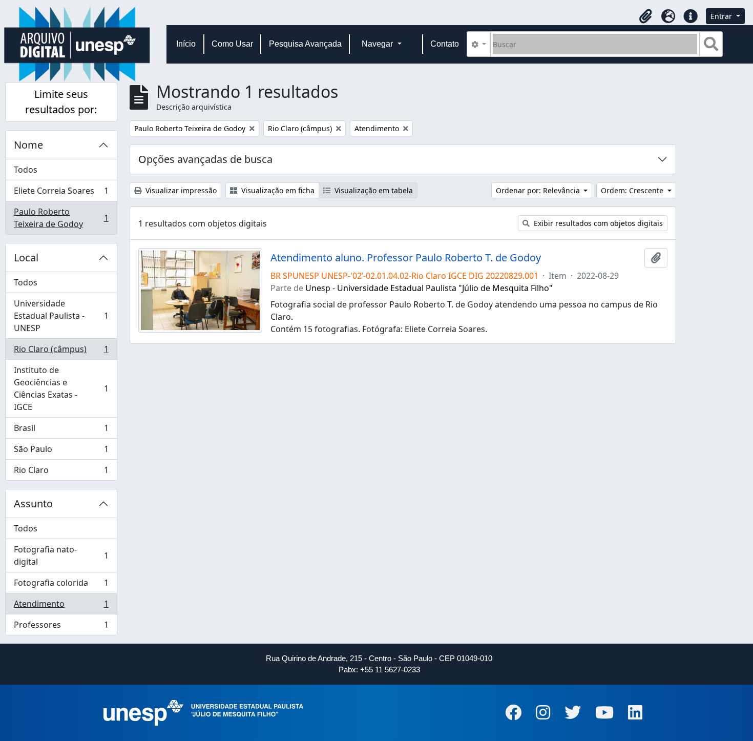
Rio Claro (61, 472)
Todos (25, 169)
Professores (61, 627)
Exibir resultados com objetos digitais (597, 223)
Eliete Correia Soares (61, 193)
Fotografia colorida (61, 585)
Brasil (61, 430)
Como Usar (232, 43)
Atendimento (61, 606)
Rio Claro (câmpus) (61, 351)
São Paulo (61, 451)
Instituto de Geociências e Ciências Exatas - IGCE (61, 388)
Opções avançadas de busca (205, 159)
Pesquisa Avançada (305, 43)
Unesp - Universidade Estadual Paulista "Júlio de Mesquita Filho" (429, 288)
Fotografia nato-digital (61, 555)
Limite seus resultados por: (61, 101)
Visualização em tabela (372, 190)
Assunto (33, 503)
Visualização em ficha (277, 190)
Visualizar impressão (180, 190)
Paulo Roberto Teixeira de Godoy (61, 218)
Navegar (378, 43)
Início (186, 43)
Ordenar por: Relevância (539, 190)
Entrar (722, 16)
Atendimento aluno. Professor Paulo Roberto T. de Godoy (405, 258)
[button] (645, 16)
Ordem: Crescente (633, 190)
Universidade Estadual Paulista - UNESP (61, 316)
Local (26, 257)
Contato (444, 43)
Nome (28, 145)
